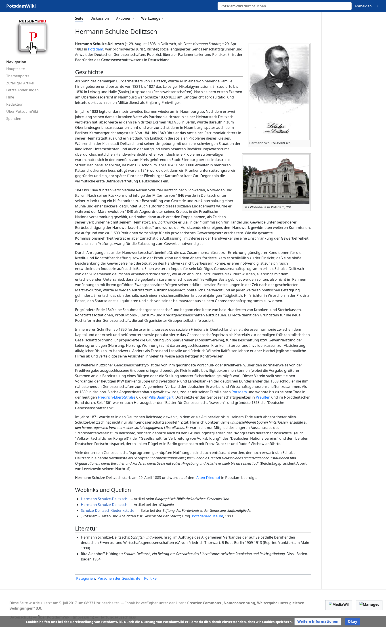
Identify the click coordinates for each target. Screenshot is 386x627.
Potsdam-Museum (207, 516)
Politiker (151, 578)
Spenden (13, 118)
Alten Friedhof (208, 477)
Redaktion (14, 104)
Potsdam (95, 49)
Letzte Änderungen (22, 90)
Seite (79, 18)
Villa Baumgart (161, 397)
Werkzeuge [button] (150, 18)
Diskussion (99, 18)
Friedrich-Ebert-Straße (116, 397)
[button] (317, 621)
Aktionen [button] (123, 18)
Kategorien (85, 578)
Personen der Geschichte (119, 578)
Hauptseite (15, 68)
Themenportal (18, 75)
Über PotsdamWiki (22, 111)
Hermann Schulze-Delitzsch (104, 498)
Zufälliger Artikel (20, 83)
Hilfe (10, 97)
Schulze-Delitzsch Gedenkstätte (107, 510)
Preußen (263, 397)
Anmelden (363, 6)
